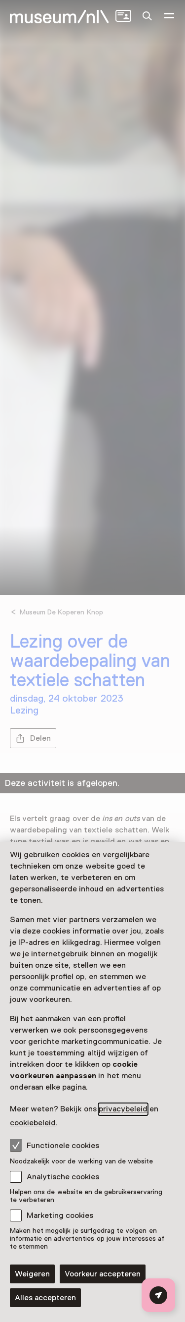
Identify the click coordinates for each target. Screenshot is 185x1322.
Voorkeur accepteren (103, 1273)
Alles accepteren (45, 1297)
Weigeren (32, 1273)
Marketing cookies (60, 1215)
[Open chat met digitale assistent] (158, 1295)
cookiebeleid (33, 1122)
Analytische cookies (63, 1176)
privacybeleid (123, 1108)
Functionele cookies (63, 1145)
